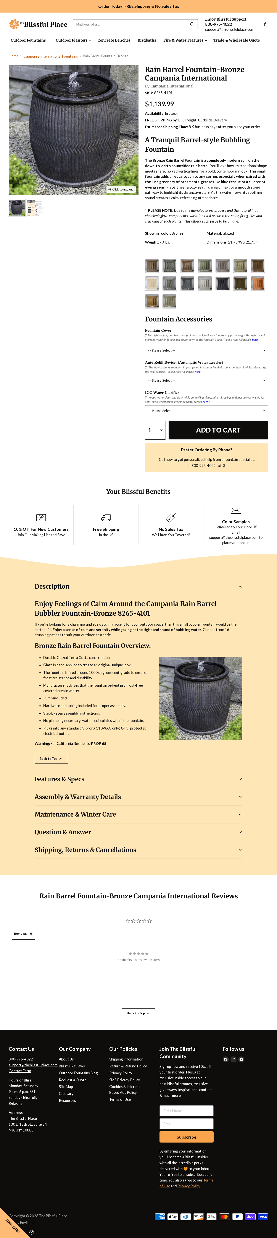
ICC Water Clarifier (162, 392)
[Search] (192, 24)
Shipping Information (126, 1059)
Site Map (66, 1086)
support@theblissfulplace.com (229, 29)
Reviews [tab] (20, 933)
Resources (67, 1100)
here (255, 339)
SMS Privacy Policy (124, 1080)
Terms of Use (120, 1099)
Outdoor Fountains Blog (78, 1073)
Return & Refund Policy (128, 1066)
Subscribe (186, 1137)
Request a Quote (72, 1080)
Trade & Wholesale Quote (236, 40)
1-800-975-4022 (202, 465)
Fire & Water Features (184, 40)
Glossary (66, 1093)
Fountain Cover (158, 330)
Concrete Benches (114, 40)
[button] (15, 1223)
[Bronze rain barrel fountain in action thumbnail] (16, 207)
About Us (66, 1059)
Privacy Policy (120, 1073)
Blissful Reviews (72, 1066)
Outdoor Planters (72, 40)
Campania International (172, 86)
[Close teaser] (31, 1232)
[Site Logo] (38, 24)
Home (14, 56)
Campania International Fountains (50, 56)
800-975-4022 (21, 1059)
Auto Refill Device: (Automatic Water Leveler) (184, 362)
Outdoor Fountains (29, 40)
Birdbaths (147, 40)
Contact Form (20, 1071)
